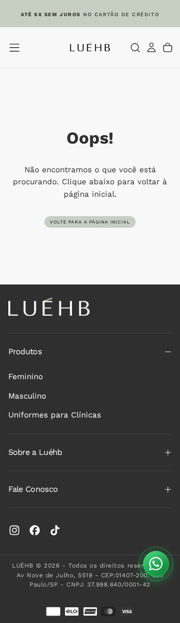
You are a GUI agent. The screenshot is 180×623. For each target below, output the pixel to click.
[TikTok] (55, 530)
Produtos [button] (25, 351)
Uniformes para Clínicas (54, 414)
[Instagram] (14, 530)
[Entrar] (151, 47)
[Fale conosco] (156, 564)
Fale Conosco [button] (33, 489)
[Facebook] (35, 530)
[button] (14, 48)
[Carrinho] (168, 47)
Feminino (25, 376)
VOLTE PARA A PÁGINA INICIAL (90, 221)
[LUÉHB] (49, 307)
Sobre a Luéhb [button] (35, 452)
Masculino (27, 395)
